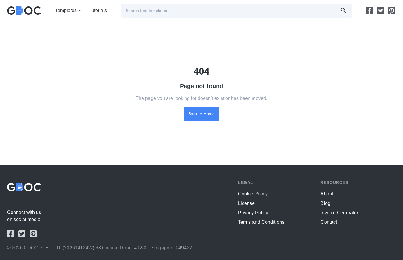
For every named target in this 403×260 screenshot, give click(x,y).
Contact (328, 222)
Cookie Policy (253, 193)
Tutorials (98, 10)
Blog (325, 203)
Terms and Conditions (261, 222)
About (326, 193)
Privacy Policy (253, 212)
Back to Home (201, 113)
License (246, 203)
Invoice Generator (339, 212)
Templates (66, 10)
